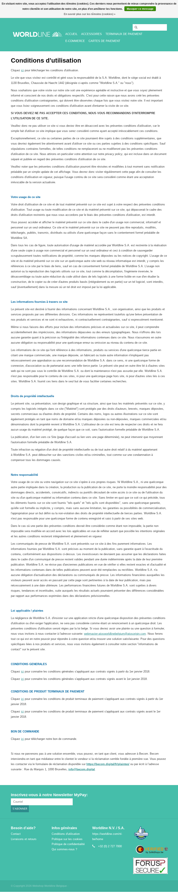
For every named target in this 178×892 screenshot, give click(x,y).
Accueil (71, 34)
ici (22, 70)
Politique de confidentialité (68, 844)
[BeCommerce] (150, 833)
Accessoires (91, 34)
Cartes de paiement (104, 41)
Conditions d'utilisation (66, 833)
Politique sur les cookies (67, 839)
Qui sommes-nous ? (64, 849)
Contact (16, 833)
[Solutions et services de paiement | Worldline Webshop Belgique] (37, 34)
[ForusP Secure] (150, 866)
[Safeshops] (150, 849)
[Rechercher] (134, 27)
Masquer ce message (140, 8)
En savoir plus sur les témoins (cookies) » (89, 14)
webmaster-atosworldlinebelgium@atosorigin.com (115, 633)
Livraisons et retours (23, 839)
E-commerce (75, 41)
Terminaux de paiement (123, 34)
